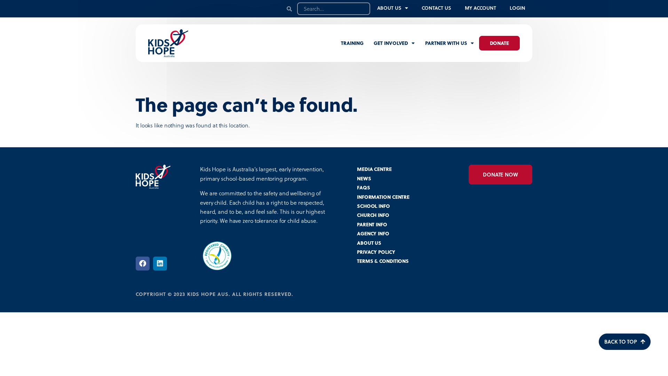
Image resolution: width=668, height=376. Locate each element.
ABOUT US (369, 242)
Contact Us (436, 7)
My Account (480, 7)
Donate (499, 43)
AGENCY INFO (373, 233)
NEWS (364, 178)
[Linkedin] (160, 264)
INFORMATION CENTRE (383, 197)
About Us (389, 7)
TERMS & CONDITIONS (383, 261)
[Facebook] (143, 264)
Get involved (391, 43)
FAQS (363, 187)
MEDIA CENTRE (374, 169)
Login (517, 7)
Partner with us (446, 43)
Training (352, 43)
